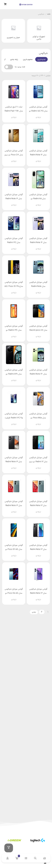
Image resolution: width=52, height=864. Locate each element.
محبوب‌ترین (27, 59)
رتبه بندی (14, 59)
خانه (49, 14)
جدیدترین (41, 59)
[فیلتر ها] (8, 848)
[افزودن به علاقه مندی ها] (31, 110)
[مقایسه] (37, 110)
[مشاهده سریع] (42, 110)
